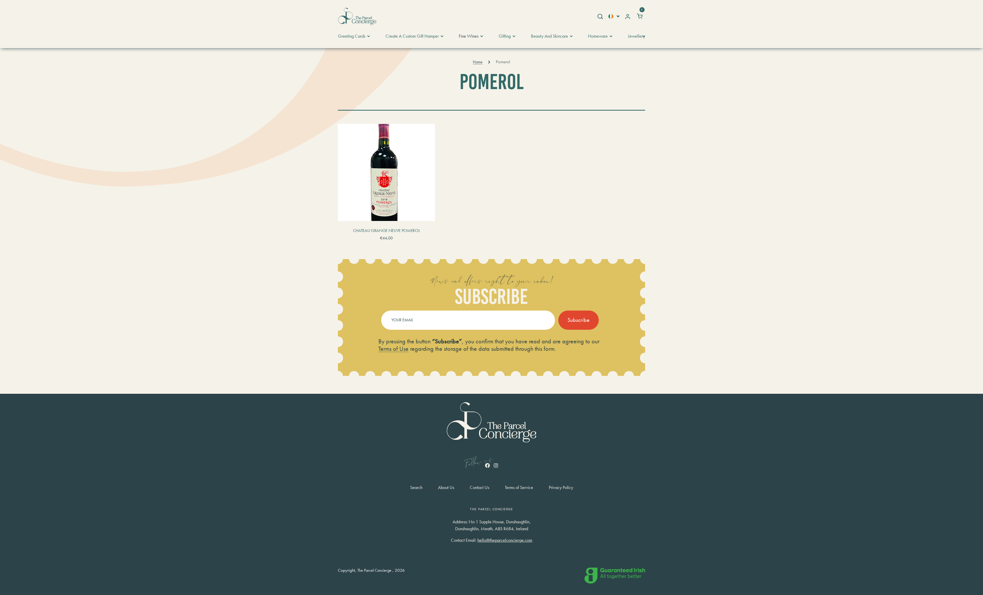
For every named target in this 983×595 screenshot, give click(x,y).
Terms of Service (519, 487)
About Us (446, 487)
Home (478, 62)
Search (416, 487)
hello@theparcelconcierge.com (504, 540)
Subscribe (579, 320)
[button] (600, 16)
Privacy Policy (561, 487)
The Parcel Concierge (374, 570)
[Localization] (613, 16)
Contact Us (479, 487)
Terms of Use (393, 349)
